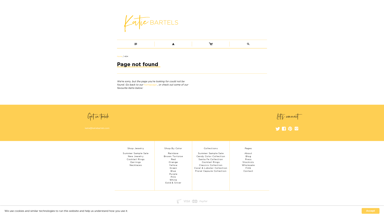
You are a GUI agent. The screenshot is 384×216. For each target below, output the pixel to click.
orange (173, 162)
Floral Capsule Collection (210, 171)
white (173, 180)
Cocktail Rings (211, 162)
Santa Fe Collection (211, 159)
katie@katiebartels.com (97, 128)
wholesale (248, 165)
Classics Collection (211, 165)
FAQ (248, 168)
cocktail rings (136, 159)
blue (173, 171)
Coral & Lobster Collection (210, 168)
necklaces (136, 165)
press (248, 159)
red (173, 159)
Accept (370, 211)
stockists (248, 162)
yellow (173, 165)
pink (173, 177)
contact (248, 171)
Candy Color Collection (210, 156)
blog (248, 156)
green (173, 168)
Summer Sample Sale (211, 153)
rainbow (173, 153)
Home (119, 56)
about (248, 153)
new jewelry (136, 156)
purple (173, 174)
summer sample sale (135, 153)
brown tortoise (173, 156)
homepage (150, 84)
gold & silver (173, 183)
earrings (135, 162)
